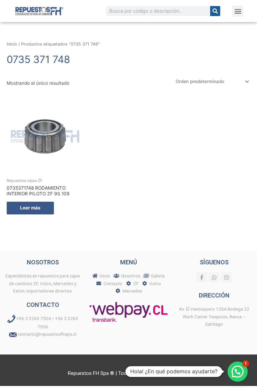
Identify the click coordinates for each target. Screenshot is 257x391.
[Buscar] (215, 11)
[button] (237, 11)
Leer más (30, 207)
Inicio (12, 44)
